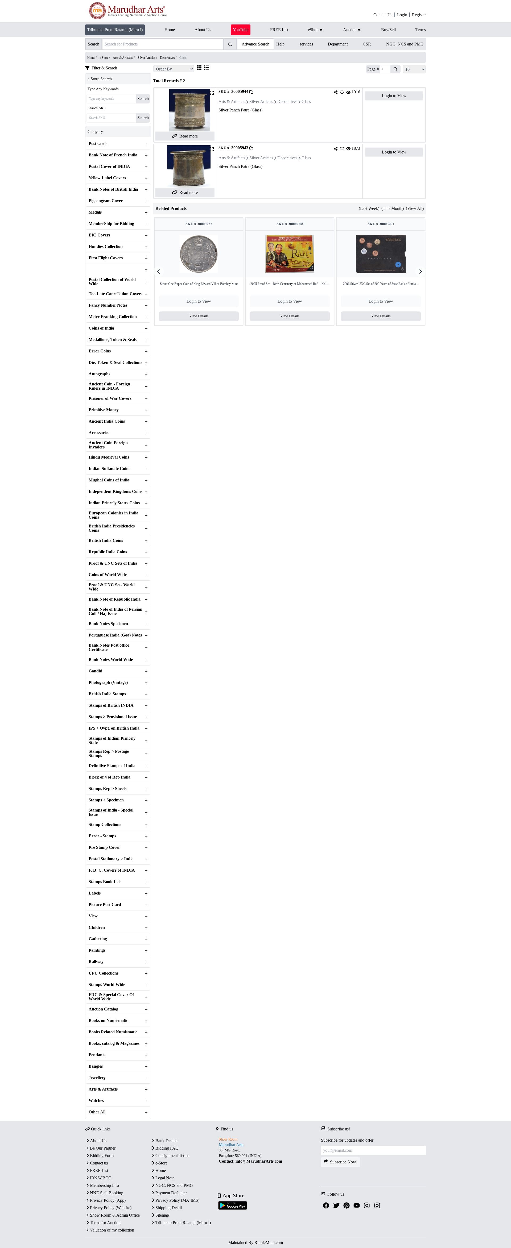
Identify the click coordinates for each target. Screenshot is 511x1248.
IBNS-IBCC (100, 1178)
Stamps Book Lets (105, 882)
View (93, 916)
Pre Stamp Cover (104, 847)
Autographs (99, 374)
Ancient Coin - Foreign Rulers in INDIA (109, 386)
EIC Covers (99, 235)
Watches (96, 1101)
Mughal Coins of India (109, 480)
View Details (198, 316)
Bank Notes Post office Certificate (109, 647)
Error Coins (100, 351)
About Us (98, 1140)
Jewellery (97, 1078)
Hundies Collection (106, 246)
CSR (367, 44)
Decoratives (287, 101)
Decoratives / (168, 58)
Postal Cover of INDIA (109, 166)
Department (338, 44)
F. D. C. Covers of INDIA (112, 870)
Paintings (97, 950)
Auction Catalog (103, 1009)
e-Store (161, 1163)
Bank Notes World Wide (111, 660)
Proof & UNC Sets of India (113, 563)
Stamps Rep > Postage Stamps (109, 753)
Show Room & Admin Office (115, 1215)
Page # (373, 69)
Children (97, 927)
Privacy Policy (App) (108, 1200)
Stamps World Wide (107, 985)
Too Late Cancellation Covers (115, 294)
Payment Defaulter (171, 1193)
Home (160, 1170)
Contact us (99, 1163)
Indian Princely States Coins (114, 503)
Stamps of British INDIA (111, 705)
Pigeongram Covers (106, 201)
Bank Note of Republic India (115, 599)
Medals (95, 212)
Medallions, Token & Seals (113, 340)
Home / (92, 58)
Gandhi (95, 671)
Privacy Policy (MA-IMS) (177, 1200)
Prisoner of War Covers (110, 398)
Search (143, 98)
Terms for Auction (105, 1222)
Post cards (98, 144)
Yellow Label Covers (107, 178)
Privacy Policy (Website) (110, 1207)
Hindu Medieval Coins (109, 457)
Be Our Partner (103, 1148)
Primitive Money (104, 410)
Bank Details (166, 1140)
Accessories (99, 433)
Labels (95, 893)
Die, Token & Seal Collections (115, 362)
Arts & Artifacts (103, 1089)
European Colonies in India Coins (113, 515)
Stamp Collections (105, 824)
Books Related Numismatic (113, 1032)
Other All (97, 1112)
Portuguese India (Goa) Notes (115, 635)
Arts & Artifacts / (124, 58)
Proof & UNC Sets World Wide (112, 587)
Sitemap (162, 1215)
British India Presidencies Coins (112, 528)
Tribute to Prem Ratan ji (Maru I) (115, 29)
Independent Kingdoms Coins (115, 491)
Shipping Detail (168, 1207)
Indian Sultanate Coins (109, 469)
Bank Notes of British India (113, 189)
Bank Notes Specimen (108, 624)
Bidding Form (102, 1155)
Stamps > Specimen (106, 800)
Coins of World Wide (108, 575)
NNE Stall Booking (106, 1193)
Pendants (97, 1055)
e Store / (105, 58)
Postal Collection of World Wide (112, 281)
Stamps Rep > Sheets (107, 789)
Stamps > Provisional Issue (113, 717)
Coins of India (101, 328)
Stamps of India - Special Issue (111, 812)
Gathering (98, 939)
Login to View (394, 95)
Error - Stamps (102, 836)
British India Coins (106, 540)
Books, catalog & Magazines (114, 1043)
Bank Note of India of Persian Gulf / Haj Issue (115, 611)
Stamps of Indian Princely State (112, 740)
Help (280, 44)
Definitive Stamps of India (112, 766)
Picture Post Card (105, 904)
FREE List (99, 1170)
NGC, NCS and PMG (405, 44)
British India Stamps (107, 694)
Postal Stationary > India (111, 859)
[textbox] (268, 1156)
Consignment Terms (172, 1155)
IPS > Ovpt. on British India (114, 728)
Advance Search (255, 44)
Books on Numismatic (108, 1020)
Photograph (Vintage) (108, 682)
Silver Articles (261, 101)
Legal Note (164, 1178)
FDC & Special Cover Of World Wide (111, 997)
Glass (306, 101)
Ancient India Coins (107, 421)
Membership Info (104, 1185)
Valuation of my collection (112, 1230)
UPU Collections (103, 973)
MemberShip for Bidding (111, 224)
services (306, 44)
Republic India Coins (108, 552)
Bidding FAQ (167, 1148)
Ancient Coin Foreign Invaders (108, 445)
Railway (96, 962)
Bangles (96, 1066)
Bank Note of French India (113, 155)
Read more (188, 136)
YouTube (240, 29)
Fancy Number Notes (108, 305)
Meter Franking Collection (113, 317)
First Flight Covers (106, 258)
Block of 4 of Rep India (109, 777)
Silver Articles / (148, 58)
